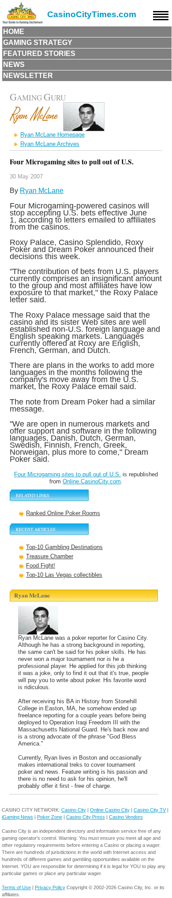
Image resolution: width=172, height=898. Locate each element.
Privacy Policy (50, 887)
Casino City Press (85, 817)
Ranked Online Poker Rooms (63, 513)
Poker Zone (49, 817)
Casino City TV (150, 810)
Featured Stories (39, 53)
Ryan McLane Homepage (52, 134)
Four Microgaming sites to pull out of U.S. (67, 474)
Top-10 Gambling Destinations (64, 547)
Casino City (73, 810)
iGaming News (17, 817)
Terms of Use (16, 887)
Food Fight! (40, 565)
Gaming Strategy (37, 42)
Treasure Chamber (49, 556)
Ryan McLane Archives (49, 144)
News (14, 64)
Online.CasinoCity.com (92, 481)
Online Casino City (110, 810)
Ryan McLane (42, 190)
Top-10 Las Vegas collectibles (64, 574)
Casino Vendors (126, 817)
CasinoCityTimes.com (91, 14)
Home (13, 31)
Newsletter (28, 75)
